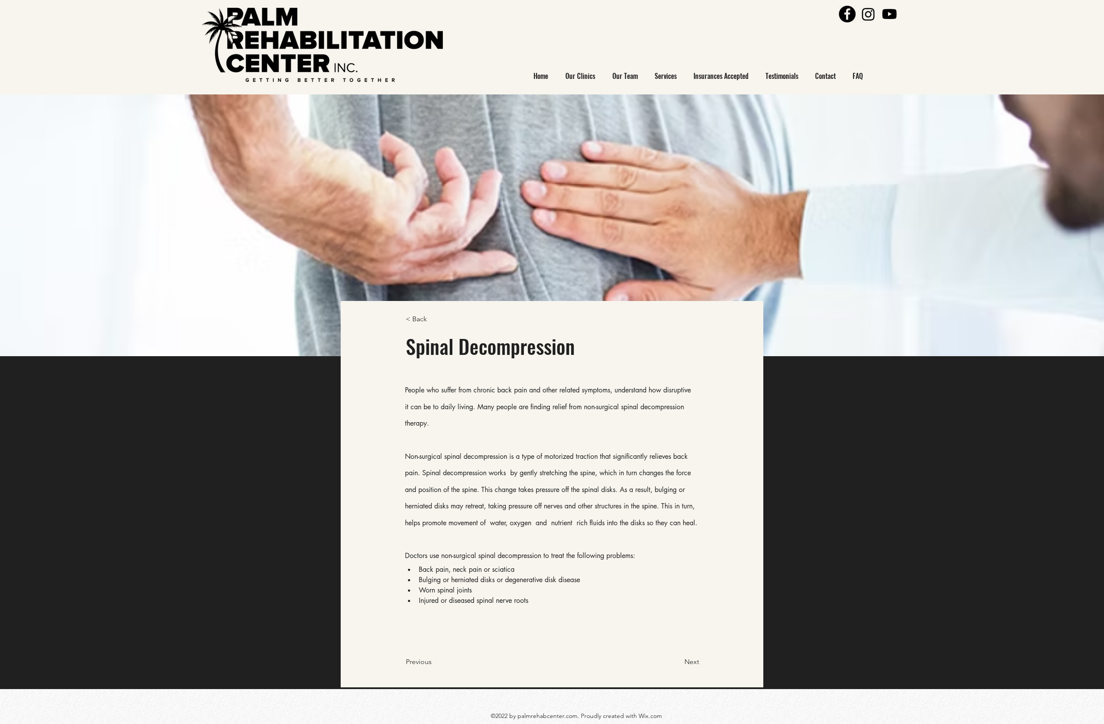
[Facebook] (847, 14)
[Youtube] (889, 14)
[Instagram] (868, 14)
